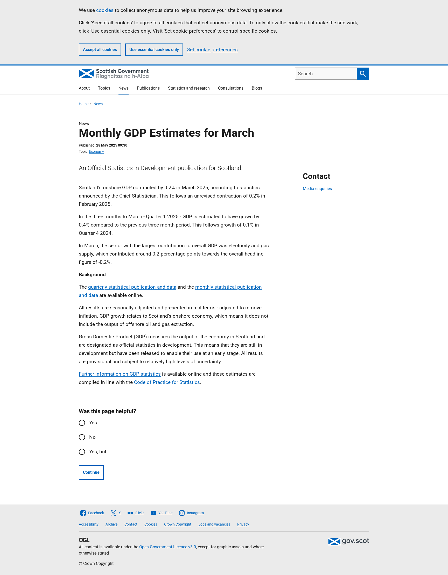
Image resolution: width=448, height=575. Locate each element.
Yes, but (97, 452)
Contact (130, 524)
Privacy (243, 524)
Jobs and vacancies (214, 524)
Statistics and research (189, 88)
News (123, 88)
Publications (148, 88)
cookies (105, 10)
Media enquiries (317, 188)
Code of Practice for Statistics (167, 382)
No (92, 437)
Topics (104, 88)
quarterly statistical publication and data (132, 287)
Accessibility (89, 524)
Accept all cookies (100, 49)
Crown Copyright (177, 524)
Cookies (150, 524)
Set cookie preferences (212, 50)
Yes (93, 423)
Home (83, 104)
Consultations (230, 88)
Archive (111, 524)
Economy (96, 151)
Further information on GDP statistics (120, 374)
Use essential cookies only (154, 49)
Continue (91, 472)
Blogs (257, 88)
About (84, 88)
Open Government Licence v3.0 (167, 546)
